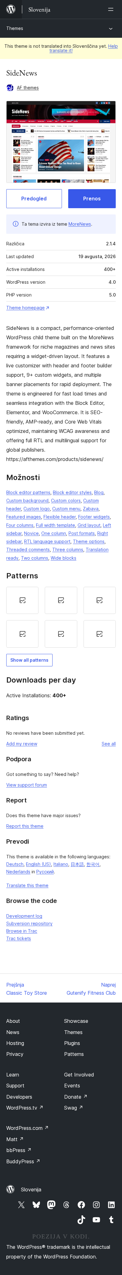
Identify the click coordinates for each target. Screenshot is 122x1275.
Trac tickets (18, 938)
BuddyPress (23, 1161)
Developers (19, 1097)
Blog (99, 492)
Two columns (34, 558)
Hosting (15, 1043)
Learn (12, 1074)
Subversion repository (29, 923)
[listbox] (61, 617)
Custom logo (36, 508)
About (13, 1021)
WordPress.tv (24, 1108)
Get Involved (79, 1074)
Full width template (55, 525)
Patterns (74, 1054)
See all (109, 743)
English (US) (38, 864)
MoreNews (80, 224)
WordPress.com (27, 1128)
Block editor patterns (28, 492)
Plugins (72, 1043)
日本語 (77, 864)
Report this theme (24, 826)
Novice (31, 533)
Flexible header (59, 516)
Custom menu (66, 508)
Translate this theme (27, 885)
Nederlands (18, 871)
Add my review (21, 743)
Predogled (34, 198)
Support (15, 1085)
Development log (24, 916)
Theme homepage (25, 307)
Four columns (19, 525)
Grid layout (89, 525)
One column (53, 533)
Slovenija (31, 1189)
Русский (45, 871)
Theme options (88, 541)
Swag (73, 1108)
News (12, 1032)
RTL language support (47, 541)
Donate (76, 1097)
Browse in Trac (21, 931)
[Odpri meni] (112, 9)
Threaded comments (28, 549)
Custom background (27, 500)
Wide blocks (63, 558)
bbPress (19, 1150)
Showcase (76, 1021)
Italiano (60, 864)
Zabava (91, 508)
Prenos (92, 198)
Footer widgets (94, 516)
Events (72, 1085)
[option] (22, 600)
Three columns (67, 549)
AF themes (28, 87)
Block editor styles (72, 492)
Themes (14, 28)
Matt (15, 1139)
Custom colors (66, 500)
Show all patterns (29, 660)
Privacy (14, 1054)
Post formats (82, 533)
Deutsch (14, 864)
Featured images (23, 516)
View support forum (26, 784)
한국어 (92, 864)
